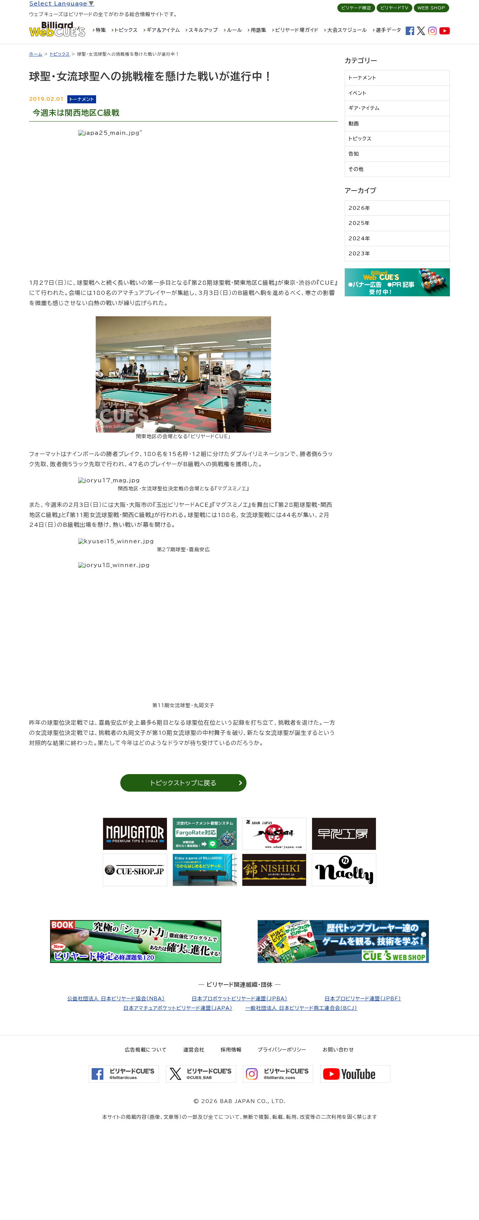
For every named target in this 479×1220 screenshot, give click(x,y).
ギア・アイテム (364, 108)
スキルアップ (203, 30)
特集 (101, 30)
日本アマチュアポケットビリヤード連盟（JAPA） (177, 1008)
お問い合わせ (338, 1049)
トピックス (126, 30)
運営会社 (193, 1049)
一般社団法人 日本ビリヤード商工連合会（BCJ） (301, 1008)
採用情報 (231, 1049)
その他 (356, 169)
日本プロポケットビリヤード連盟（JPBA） (240, 998)
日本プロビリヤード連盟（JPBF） (363, 998)
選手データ (388, 30)
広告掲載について (146, 1049)
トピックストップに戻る (183, 783)
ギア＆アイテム (163, 30)
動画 (354, 123)
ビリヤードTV (394, 8)
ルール (234, 30)
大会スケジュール (347, 30)
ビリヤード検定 (356, 8)
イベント (358, 93)
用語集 (259, 30)
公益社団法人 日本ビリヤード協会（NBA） (116, 998)
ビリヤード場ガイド (297, 30)
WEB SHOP (431, 8)
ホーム (35, 54)
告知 (354, 153)
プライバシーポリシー (282, 1049)
